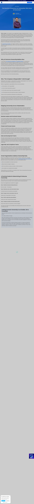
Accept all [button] (3, 500)
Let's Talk (29, 2)
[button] (5, 502)
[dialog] (6, 499)
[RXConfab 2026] (31, 456)
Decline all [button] (7, 500)
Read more (6, 499)
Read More (24, 0)
